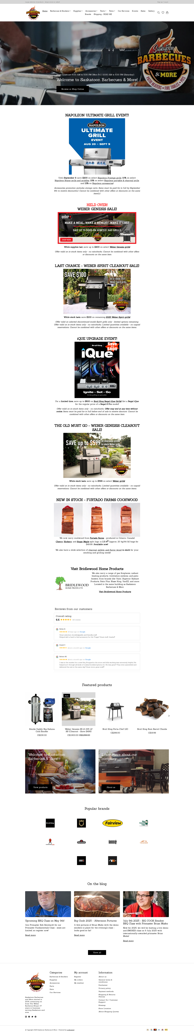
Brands (88, 14)
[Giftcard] (162, 1030)
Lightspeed (70, 1030)
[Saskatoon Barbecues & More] (33, 12)
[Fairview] (113, 823)
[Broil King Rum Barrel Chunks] (152, 709)
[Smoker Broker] (113, 842)
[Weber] (81, 861)
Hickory (68, 541)
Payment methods (106, 991)
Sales (143, 11)
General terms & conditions (105, 981)
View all (97, 952)
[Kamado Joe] (50, 842)
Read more (30, 935)
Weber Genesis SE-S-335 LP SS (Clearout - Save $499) (79, 730)
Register (77, 977)
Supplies (53, 980)
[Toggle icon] (158, 13)
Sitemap (102, 1005)
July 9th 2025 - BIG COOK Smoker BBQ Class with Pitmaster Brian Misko (145, 922)
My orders (78, 980)
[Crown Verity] (81, 823)
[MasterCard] (155, 1030)
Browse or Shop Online (72, 89)
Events (135, 11)
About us (102, 977)
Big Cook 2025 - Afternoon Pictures (95, 920)
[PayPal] (166, 1030)
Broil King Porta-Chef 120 (115, 729)
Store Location (105, 1008)
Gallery (151, 11)
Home (44, 11)
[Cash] (147, 1030)
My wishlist (79, 983)
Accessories (55, 983)
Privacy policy (105, 988)
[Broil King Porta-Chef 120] (115, 709)
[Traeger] (144, 842)
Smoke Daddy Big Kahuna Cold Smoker (42, 730)
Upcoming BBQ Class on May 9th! (44, 920)
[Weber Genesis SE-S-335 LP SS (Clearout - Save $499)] (78, 709)
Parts (52, 986)
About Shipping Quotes (109, 1011)
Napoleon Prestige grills (109, 178)
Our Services (123, 11)
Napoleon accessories (102, 183)
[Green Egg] (144, 823)
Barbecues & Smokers (59, 977)
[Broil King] (50, 823)
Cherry (59, 541)
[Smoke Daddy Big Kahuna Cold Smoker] (42, 709)
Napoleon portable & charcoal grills (121, 180)
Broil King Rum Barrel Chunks (152, 729)
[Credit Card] (151, 1030)
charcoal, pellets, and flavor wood (105, 550)
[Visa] (158, 1030)
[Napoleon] (81, 842)
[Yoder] (113, 861)
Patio (52, 989)
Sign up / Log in (162, 2)
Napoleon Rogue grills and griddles (72, 180)
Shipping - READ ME (103, 14)
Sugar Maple (83, 541)
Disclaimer (103, 985)
